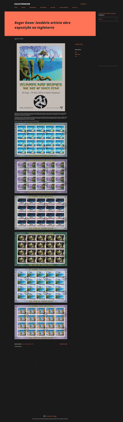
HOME (15, 7)
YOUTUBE (52, 7)
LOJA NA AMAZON (63, 7)
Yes (76, 56)
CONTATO (74, 7)
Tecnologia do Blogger (51, 416)
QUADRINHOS (32, 7)
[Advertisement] (39, 394)
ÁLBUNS (23, 7)
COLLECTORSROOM (22, 4)
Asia (76, 52)
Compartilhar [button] (79, 44)
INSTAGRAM (43, 7)
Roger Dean (77, 54)
